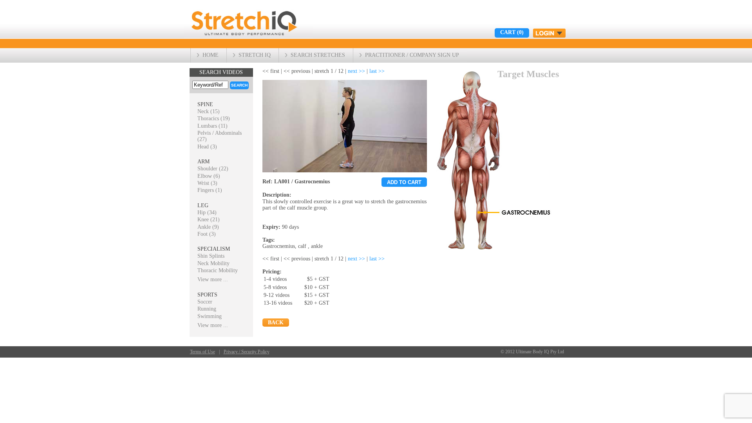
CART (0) (512, 32)
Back (276, 322)
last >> (377, 71)
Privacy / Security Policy (246, 351)
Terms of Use (202, 351)
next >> (356, 71)
